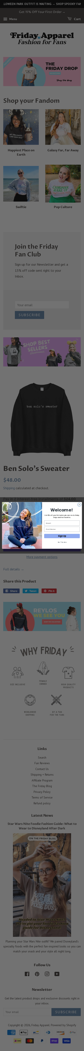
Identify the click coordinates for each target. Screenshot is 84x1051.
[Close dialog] (79, 505)
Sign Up (62, 536)
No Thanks (62, 542)
